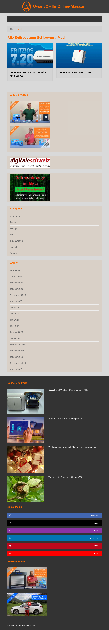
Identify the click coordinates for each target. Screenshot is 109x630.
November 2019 (17, 351)
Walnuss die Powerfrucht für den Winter (66, 477)
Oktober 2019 (16, 357)
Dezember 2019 (17, 344)
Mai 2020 (14, 320)
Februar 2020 (16, 332)
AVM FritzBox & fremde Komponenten (66, 418)
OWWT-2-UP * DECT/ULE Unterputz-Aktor (68, 390)
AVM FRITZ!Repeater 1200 (75, 72)
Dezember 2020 (17, 283)
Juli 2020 (14, 307)
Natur (12, 235)
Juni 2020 (14, 313)
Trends (13, 253)
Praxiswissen (16, 241)
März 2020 (15, 326)
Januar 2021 (16, 276)
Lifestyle (14, 228)
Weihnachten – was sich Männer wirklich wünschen (72, 447)
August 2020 (16, 301)
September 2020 (18, 295)
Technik (13, 247)
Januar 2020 (16, 338)
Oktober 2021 (16, 270)
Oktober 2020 (16, 289)
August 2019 (16, 369)
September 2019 (18, 363)
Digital (13, 222)
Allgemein (15, 216)
